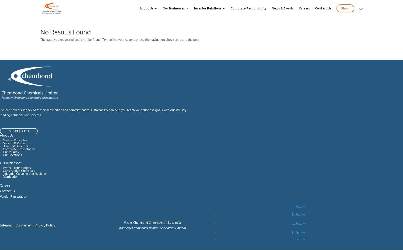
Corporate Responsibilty (249, 8)
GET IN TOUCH (19, 131)
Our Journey (11, 152)
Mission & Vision (14, 143)
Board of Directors (15, 146)
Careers (304, 8)
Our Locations (12, 155)
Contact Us (323, 8)
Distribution (10, 176)
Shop (345, 8)
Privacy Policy (45, 225)
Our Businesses (174, 8)
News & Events (283, 8)
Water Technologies (17, 168)
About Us (146, 8)
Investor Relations (207, 8)
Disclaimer (24, 225)
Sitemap (6, 225)
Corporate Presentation (19, 149)
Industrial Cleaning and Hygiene (24, 173)
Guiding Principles (15, 140)
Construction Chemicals (19, 170)
